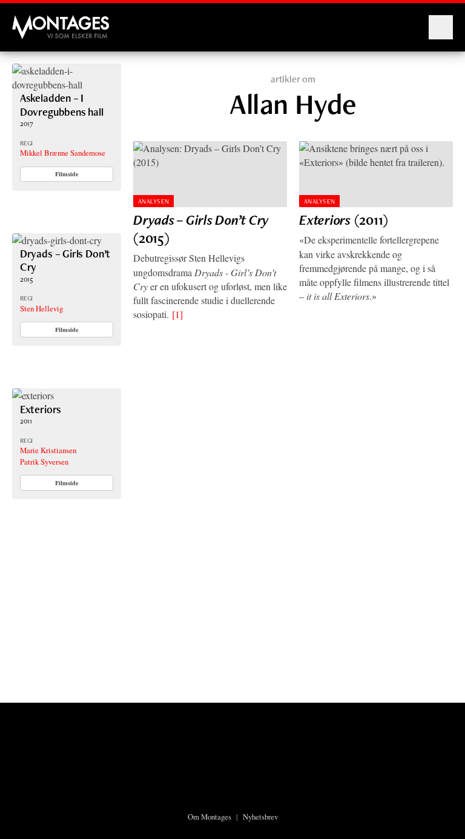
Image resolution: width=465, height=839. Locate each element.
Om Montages (209, 816)
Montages (32, 21)
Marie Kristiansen (48, 450)
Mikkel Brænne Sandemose (62, 152)
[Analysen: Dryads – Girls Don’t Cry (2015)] (210, 174)
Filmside (67, 174)
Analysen (154, 201)
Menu (441, 27)
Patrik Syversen (44, 461)
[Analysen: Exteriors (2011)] (376, 174)
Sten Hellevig (41, 308)
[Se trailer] (66, 84)
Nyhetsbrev (260, 816)
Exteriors (40, 409)
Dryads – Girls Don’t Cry (65, 260)
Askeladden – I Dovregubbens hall (62, 104)
